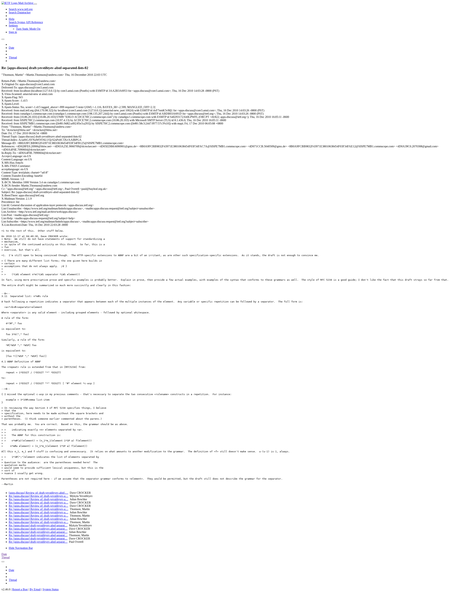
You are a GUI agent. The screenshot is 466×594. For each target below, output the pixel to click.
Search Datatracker (20, 12)
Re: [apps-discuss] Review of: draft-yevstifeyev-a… (38, 496)
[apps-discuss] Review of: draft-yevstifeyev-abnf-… (38, 492)
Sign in (13, 32)
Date (11, 47)
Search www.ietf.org (21, 9)
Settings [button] (13, 25)
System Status (51, 589)
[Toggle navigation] (35, 4)
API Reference (34, 22)
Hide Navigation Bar (21, 547)
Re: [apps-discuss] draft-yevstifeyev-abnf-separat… (38, 525)
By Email (35, 589)
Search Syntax (17, 22)
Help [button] (11, 19)
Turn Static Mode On (28, 28)
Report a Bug (20, 589)
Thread (13, 57)
